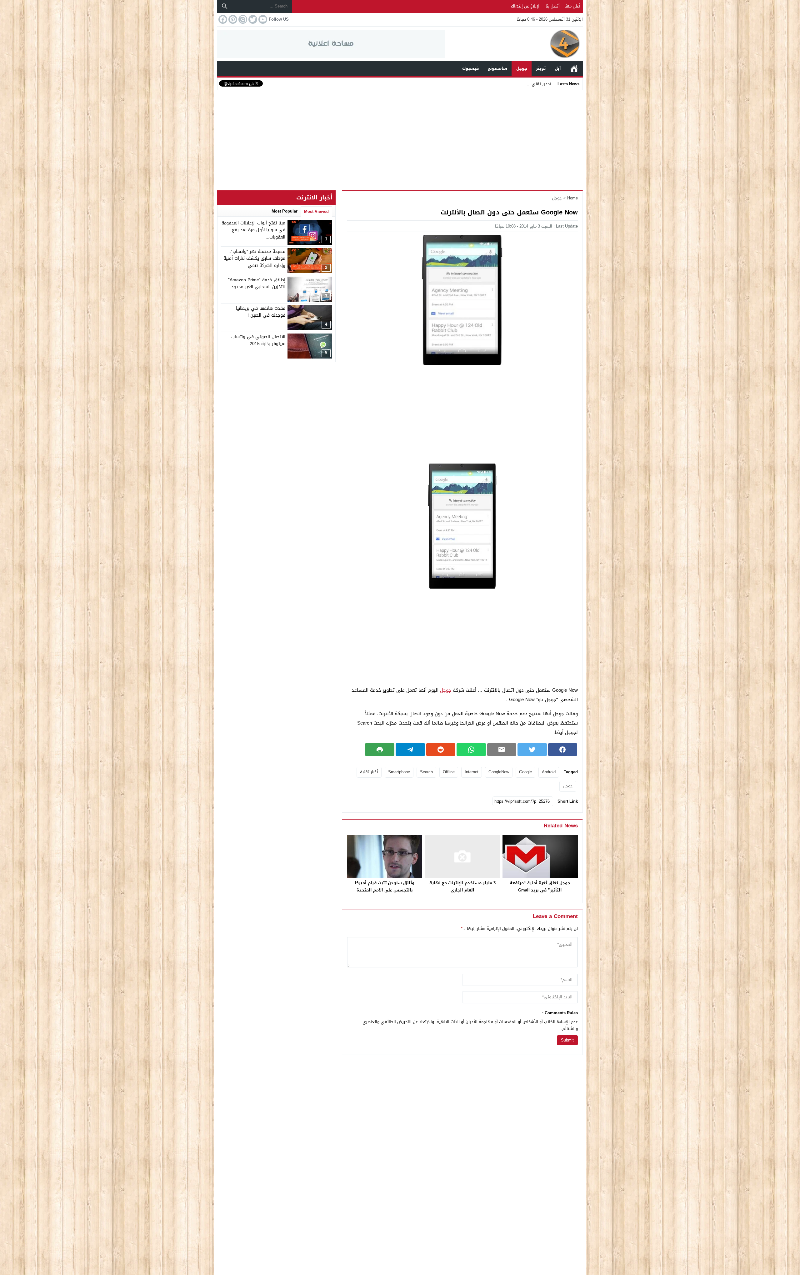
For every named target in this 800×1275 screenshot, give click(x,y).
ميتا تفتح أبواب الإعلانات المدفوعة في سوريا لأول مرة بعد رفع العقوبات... (253, 230)
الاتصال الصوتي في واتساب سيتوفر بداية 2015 (258, 340)
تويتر (541, 68)
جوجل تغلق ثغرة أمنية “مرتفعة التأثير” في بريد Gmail (540, 886)
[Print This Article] (380, 749)
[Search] (224, 6)
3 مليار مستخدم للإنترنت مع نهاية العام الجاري (462, 886)
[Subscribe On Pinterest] (232, 19)
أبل (558, 68)
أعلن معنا (572, 6)
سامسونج (497, 68)
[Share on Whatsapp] (471, 749)
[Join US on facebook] (222, 19)
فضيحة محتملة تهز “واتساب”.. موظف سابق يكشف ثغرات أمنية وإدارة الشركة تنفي (254, 258)
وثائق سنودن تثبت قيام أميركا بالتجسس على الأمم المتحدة (384, 886)
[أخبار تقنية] (514, 44)
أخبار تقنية (369, 772)
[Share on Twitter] (532, 749)
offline (449, 772)
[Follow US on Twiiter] (252, 19)
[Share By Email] (502, 749)
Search (426, 772)
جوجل (521, 68)
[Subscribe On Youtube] (262, 19)
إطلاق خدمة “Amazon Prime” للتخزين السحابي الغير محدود (256, 283)
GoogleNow (498, 772)
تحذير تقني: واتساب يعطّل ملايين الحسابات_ (512, 84)
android (549, 772)
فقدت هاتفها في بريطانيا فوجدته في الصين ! (260, 311)
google (525, 772)
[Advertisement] (400, 139)
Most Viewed (316, 211)
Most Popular (285, 211)
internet (471, 772)
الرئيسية (574, 69)
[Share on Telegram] (410, 749)
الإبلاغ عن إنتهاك (526, 6)
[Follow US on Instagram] (242, 19)
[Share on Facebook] (563, 749)
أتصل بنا (553, 6)
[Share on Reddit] (441, 749)
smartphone (399, 772)
